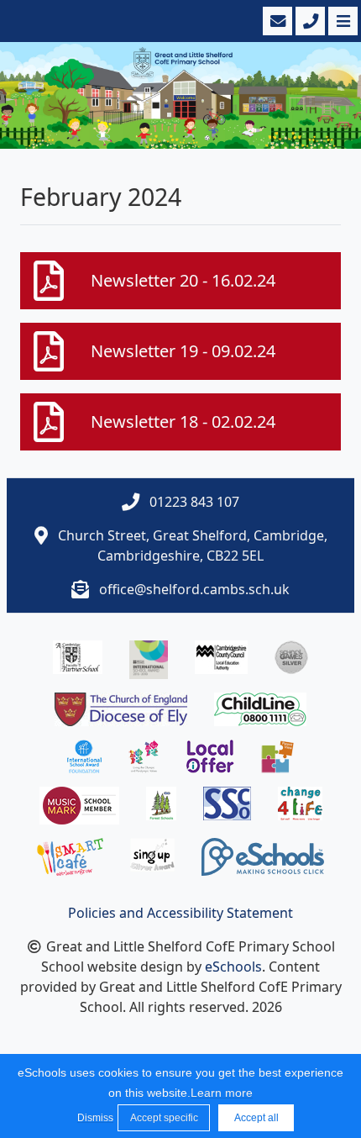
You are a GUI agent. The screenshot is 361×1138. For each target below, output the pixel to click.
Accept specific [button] (164, 1118)
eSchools (233, 966)
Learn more (222, 1092)
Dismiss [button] (93, 1118)
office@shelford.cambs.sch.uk (194, 589)
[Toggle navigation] (341, 21)
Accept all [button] (256, 1118)
